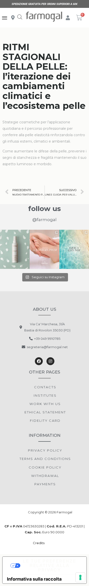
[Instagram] (50, 361)
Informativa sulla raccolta (34, 579)
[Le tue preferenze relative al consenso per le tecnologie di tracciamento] (80, 577)
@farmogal (44, 219)
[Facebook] (39, 361)
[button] (4, 18)
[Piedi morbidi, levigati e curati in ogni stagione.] (44, 249)
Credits (39, 543)
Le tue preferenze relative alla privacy (49, 565)
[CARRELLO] (79, 18)
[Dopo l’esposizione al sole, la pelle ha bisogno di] (15, 249)
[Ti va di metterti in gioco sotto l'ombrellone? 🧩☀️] (74, 249)
